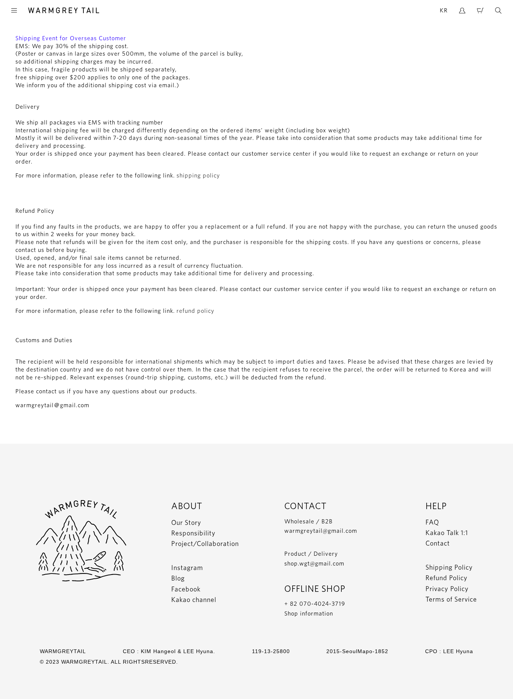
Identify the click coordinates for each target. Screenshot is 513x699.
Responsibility (193, 533)
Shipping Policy (449, 567)
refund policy (195, 310)
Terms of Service (451, 599)
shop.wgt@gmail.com (314, 563)
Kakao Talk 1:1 (446, 533)
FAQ (432, 522)
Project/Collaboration (205, 543)
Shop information (308, 613)
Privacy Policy (447, 589)
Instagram (187, 568)
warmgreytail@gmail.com (320, 530)
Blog (178, 578)
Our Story (186, 522)
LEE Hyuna (458, 651)
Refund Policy (446, 578)
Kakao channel (193, 599)
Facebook (186, 589)
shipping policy (198, 175)
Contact (437, 543)
